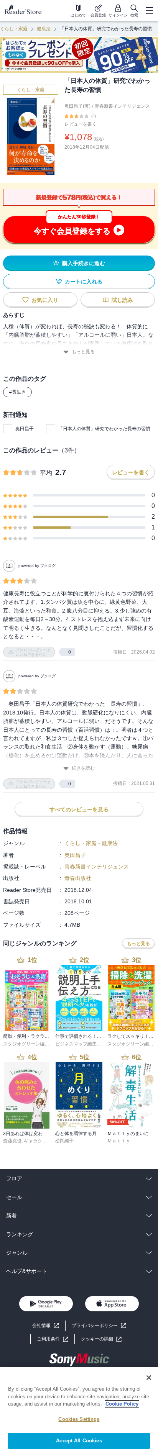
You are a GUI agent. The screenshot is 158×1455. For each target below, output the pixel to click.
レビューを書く (80, 124)
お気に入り (44, 300)
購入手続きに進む (83, 263)
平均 (46, 473)
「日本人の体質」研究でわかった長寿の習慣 (104, 428)
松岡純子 (64, 1141)
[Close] (148, 1377)
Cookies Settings (78, 1419)
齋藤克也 (12, 1141)
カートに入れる (83, 282)
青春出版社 (77, 878)
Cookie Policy (121, 1404)
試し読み (122, 300)
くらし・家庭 (14, 28)
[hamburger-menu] (149, 11)
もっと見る (83, 351)
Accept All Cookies (79, 1441)
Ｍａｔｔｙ (118, 1141)
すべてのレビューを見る (79, 809)
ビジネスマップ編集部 (78, 1044)
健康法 (44, 28)
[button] (101, 1339)
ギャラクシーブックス (47, 1141)
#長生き (17, 392)
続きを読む (83, 768)
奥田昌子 (24, 428)
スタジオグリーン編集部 (28, 1044)
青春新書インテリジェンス (122, 106)
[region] (79, 1411)
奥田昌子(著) (77, 106)
